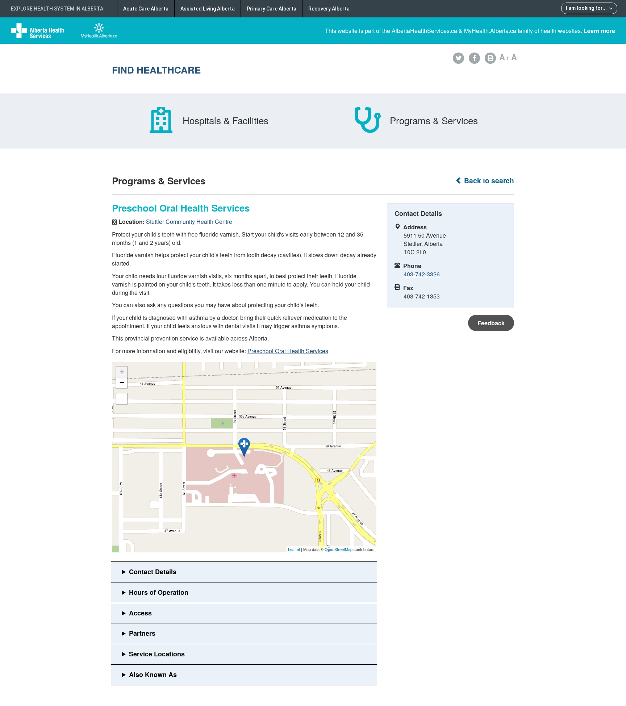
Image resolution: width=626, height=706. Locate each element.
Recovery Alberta (329, 9)
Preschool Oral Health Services (287, 351)
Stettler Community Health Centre (189, 221)
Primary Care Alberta (271, 9)
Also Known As (153, 674)
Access (140, 613)
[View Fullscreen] (121, 398)
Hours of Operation (158, 592)
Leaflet (294, 549)
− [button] (122, 382)
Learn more (599, 30)
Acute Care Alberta (145, 9)
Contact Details (152, 571)
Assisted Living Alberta (207, 9)
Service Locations (157, 654)
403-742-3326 (422, 274)
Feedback (491, 323)
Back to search (488, 180)
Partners (142, 633)
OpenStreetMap (338, 549)
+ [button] (122, 371)
